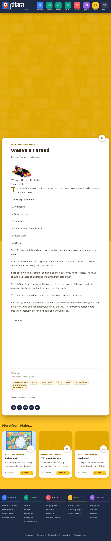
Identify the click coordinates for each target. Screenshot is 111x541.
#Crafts (33, 382)
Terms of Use (80, 535)
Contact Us (53, 535)
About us (29, 535)
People (40, 535)
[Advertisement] (55, 345)
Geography (95, 505)
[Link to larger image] (28, 171)
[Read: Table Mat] (19, 440)
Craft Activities (30, 144)
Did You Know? (53, 517)
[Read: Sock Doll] (92, 440)
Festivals (50, 513)
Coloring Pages (75, 509)
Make (20, 144)
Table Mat (11, 458)
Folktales (28, 513)
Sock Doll (83, 458)
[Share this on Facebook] (13, 407)
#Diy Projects (64, 382)
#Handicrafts (47, 382)
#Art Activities (80, 382)
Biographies (51, 505)
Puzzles (93, 517)
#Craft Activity (19, 382)
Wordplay (28, 517)
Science (12, 497)
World (55, 497)
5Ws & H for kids (10, 505)
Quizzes (100, 497)
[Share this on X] (19, 407)
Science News (8, 517)
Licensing (65, 535)
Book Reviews (30, 521)
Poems (27, 509)
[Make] (102, 138)
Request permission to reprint (23, 397)
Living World (8, 509)
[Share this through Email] (37, 407)
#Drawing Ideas (20, 387)
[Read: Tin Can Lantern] (55, 440)
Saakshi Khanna (18, 157)
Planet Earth (8, 513)
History (93, 513)
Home (13, 144)
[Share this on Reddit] (25, 407)
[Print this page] (31, 407)
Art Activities (74, 505)
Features (50, 509)
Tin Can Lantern (51, 458)
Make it (26, 472)
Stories (33, 497)
